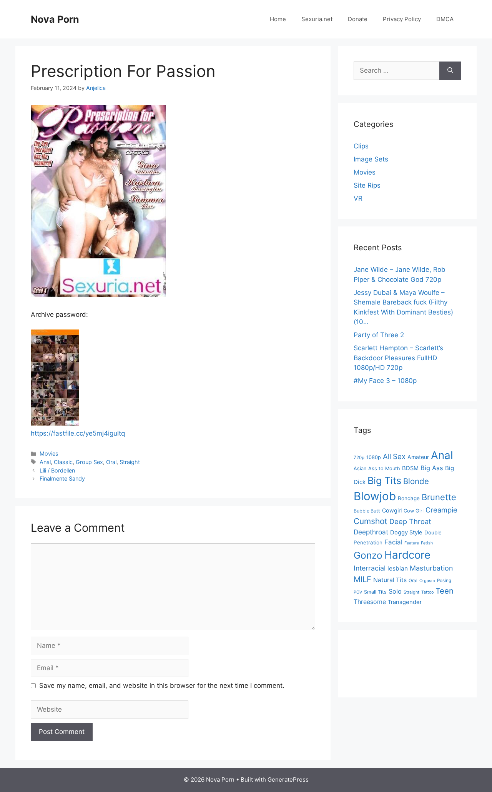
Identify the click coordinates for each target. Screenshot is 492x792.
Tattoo (427, 592)
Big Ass (432, 468)
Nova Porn (55, 19)
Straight (130, 462)
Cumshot (370, 521)
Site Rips (367, 185)
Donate (357, 19)
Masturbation (431, 568)
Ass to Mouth (384, 468)
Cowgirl (392, 510)
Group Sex (89, 462)
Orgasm (427, 580)
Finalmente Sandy (62, 478)
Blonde (416, 481)
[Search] (450, 71)
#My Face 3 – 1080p (385, 380)
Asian (360, 468)
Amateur (418, 457)
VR (358, 198)
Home (278, 19)
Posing (444, 580)
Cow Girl (414, 511)
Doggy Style (406, 532)
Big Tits (384, 480)
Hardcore (407, 554)
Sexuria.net (316, 19)
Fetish (427, 543)
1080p (373, 457)
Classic (63, 462)
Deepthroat (371, 532)
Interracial (370, 568)
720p (359, 457)
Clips (361, 146)
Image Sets (371, 159)
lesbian (397, 568)
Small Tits (375, 592)
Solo (395, 591)
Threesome (370, 602)
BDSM (410, 468)
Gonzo (368, 555)
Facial (393, 542)
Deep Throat (410, 521)
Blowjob (375, 496)
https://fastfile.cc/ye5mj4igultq (78, 433)
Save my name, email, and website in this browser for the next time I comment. (161, 685)
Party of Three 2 (379, 335)
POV (358, 592)
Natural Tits (390, 580)
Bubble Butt (367, 511)
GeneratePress (288, 779)
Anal (45, 462)
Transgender (405, 602)
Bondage (409, 498)
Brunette (439, 497)
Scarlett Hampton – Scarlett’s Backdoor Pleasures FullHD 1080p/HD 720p (398, 357)
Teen (444, 591)
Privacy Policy (402, 19)
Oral (111, 462)
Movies (49, 453)
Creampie (441, 510)
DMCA (445, 19)
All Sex (394, 456)
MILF (362, 579)
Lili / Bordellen (57, 470)
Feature (411, 543)
